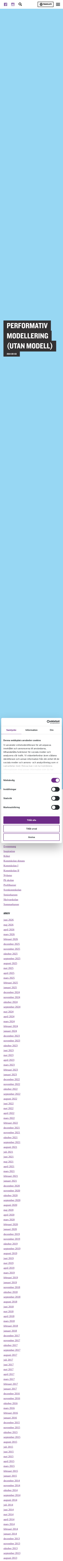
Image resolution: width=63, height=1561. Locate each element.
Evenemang (10, 846)
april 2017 (9, 1374)
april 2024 (9, 1016)
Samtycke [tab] (11, 730)
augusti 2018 (10, 1301)
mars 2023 (9, 1064)
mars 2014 (9, 1524)
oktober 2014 (11, 1490)
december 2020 (12, 1185)
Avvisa (31, 837)
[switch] (55, 789)
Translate (47, 4)
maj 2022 (8, 1108)
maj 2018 (8, 1311)
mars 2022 (9, 1118)
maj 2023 (8, 1055)
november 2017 (12, 1340)
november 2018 (12, 1287)
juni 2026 (9, 919)
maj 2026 (8, 924)
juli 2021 (8, 1151)
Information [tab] (31, 730)
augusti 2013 (10, 1557)
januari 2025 (10, 987)
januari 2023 (10, 1074)
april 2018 (9, 1316)
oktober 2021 (11, 1137)
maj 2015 (8, 1456)
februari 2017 (11, 1383)
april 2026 (9, 929)
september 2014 (12, 1495)
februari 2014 (11, 1529)
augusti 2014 (10, 1500)
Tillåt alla (31, 820)
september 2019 (12, 1248)
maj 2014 (8, 1514)
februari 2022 (11, 1122)
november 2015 (12, 1427)
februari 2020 (11, 1224)
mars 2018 (9, 1321)
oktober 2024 (11, 1002)
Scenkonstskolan (12, 889)
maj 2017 (8, 1369)
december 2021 (12, 1127)
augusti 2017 (10, 1355)
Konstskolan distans (14, 860)
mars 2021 (9, 1171)
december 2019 (12, 1234)
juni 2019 (9, 1258)
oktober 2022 (11, 1089)
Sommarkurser (11, 904)
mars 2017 (9, 1379)
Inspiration (9, 851)
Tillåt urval (31, 828)
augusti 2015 (10, 1441)
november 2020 (12, 1190)
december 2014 (12, 1480)
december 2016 (12, 1393)
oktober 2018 (11, 1292)
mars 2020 (9, 1219)
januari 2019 (10, 1282)
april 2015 (9, 1461)
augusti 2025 (10, 963)
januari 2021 (10, 1180)
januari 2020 (10, 1229)
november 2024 (12, 997)
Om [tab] (51, 730)
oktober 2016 (11, 1403)
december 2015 (12, 1422)
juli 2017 (8, 1359)
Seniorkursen (10, 894)
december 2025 (12, 943)
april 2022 (9, 1113)
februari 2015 (11, 1471)
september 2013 (12, 1553)
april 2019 (9, 1267)
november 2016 (12, 1398)
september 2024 (12, 1006)
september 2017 (12, 1350)
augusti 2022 (10, 1098)
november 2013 (12, 1543)
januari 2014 (10, 1533)
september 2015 (12, 1437)
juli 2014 (8, 1504)
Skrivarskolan (11, 899)
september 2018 (12, 1296)
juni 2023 (9, 1050)
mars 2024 (9, 1021)
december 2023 (12, 1035)
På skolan (9, 880)
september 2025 (12, 958)
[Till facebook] (5, 4)
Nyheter (8, 875)
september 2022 (12, 1093)
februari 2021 (11, 1176)
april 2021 (9, 1166)
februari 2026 (11, 939)
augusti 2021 (10, 1147)
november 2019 (12, 1238)
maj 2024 (8, 1011)
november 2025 (12, 948)
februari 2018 (11, 1325)
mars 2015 (9, 1466)
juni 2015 (9, 1451)
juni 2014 (9, 1509)
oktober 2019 (11, 1243)
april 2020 (9, 1214)
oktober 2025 (11, 953)
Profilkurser (10, 885)
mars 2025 (9, 977)
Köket (7, 856)
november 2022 (12, 1084)
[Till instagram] (12, 4)
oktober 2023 (11, 1045)
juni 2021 (9, 1156)
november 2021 (12, 1132)
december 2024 (12, 992)
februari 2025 (11, 982)
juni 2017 (9, 1364)
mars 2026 (9, 934)
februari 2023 (11, 1069)
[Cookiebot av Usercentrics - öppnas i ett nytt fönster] (47, 722)
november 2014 (12, 1485)
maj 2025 (8, 968)
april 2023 (9, 1060)
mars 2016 (9, 1408)
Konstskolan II (11, 870)
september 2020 (12, 1200)
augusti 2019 (10, 1253)
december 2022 (12, 1079)
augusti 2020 (10, 1205)
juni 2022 (9, 1103)
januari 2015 (10, 1475)
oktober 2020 (11, 1195)
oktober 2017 (11, 1345)
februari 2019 (11, 1277)
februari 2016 (11, 1412)
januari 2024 (10, 1031)
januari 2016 (10, 1417)
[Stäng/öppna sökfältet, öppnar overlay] (20, 4)
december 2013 (12, 1538)
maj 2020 (8, 1209)
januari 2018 (10, 1330)
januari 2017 (10, 1388)
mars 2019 (9, 1272)
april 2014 (9, 1519)
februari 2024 (11, 1026)
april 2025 (9, 973)
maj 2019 (8, 1263)
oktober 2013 (11, 1548)
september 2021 (12, 1142)
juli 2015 (8, 1446)
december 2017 (12, 1335)
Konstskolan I (11, 865)
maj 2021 (8, 1161)
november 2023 (12, 1040)
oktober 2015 (11, 1432)
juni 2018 (9, 1306)
